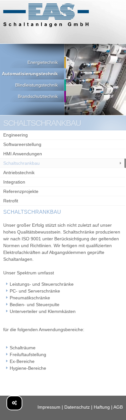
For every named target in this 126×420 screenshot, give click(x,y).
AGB (118, 407)
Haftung (102, 407)
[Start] (46, 15)
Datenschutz (77, 407)
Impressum (48, 407)
